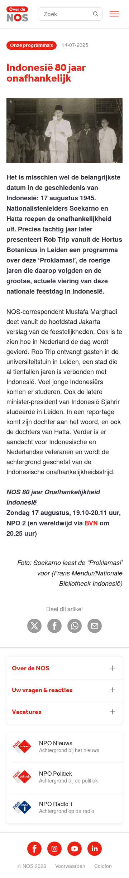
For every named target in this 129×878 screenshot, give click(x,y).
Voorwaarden (70, 865)
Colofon (103, 865)
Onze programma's (31, 45)
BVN (91, 523)
